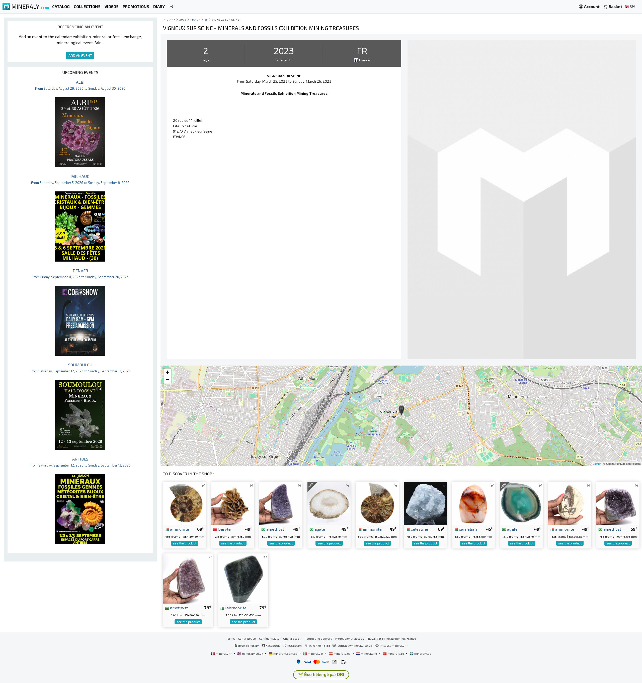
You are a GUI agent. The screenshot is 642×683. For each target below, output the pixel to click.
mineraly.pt (396, 653)
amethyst (274, 528)
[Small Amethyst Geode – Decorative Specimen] (280, 502)
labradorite (235, 607)
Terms (230, 638)
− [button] (167, 380)
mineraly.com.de (285, 653)
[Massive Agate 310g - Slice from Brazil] (329, 502)
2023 (182, 19)
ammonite (179, 528)
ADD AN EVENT (80, 55)
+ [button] (167, 372)
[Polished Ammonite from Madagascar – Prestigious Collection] (184, 502)
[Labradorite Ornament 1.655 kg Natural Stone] (243, 578)
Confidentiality (269, 638)
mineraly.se (422, 653)
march (195, 19)
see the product (184, 543)
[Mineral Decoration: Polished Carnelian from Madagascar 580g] (473, 502)
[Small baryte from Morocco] (232, 502)
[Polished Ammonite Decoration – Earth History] (377, 502)
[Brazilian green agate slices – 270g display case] (521, 502)
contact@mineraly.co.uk (355, 645)
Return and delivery (318, 638)
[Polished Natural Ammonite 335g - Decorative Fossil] (569, 502)
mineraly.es (342, 653)
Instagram (294, 645)
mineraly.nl (369, 653)
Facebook (272, 645)
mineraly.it (315, 653)
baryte (224, 528)
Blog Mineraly (248, 645)
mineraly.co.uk (252, 653)
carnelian (467, 528)
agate (319, 528)
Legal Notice (247, 638)
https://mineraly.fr (394, 645)
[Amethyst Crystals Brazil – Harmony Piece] (188, 578)
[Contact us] (171, 6)
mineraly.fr (223, 653)
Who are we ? (291, 638)
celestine (419, 528)
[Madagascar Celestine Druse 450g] (425, 502)
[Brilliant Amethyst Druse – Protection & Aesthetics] (617, 502)
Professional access (350, 638)
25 (206, 19)
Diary (171, 19)
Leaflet (597, 464)
